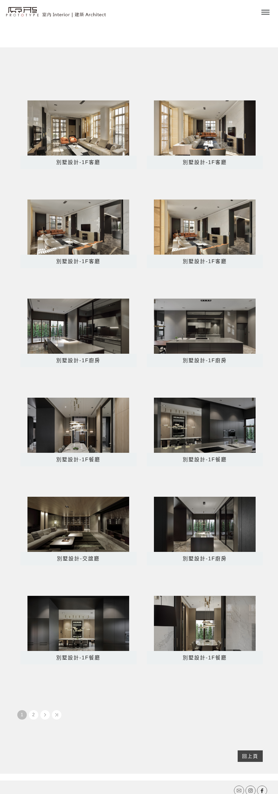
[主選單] (265, 12)
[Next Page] (45, 715)
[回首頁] (56, 12)
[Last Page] (56, 715)
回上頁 (250, 756)
